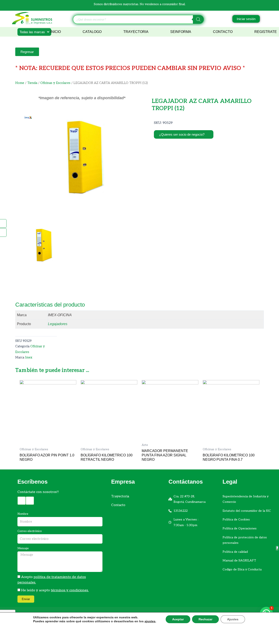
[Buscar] (198, 19)
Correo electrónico (29, 531)
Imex (28, 357)
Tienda (32, 83)
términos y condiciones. (70, 590)
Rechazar (205, 619)
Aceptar (178, 619)
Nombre (22, 514)
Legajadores (57, 324)
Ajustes (232, 619)
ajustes (150, 621)
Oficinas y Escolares (55, 83)
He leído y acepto (55, 590)
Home (19, 83)
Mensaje (23, 548)
